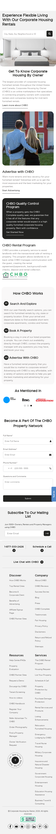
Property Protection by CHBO (41, 689)
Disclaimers (40, 632)
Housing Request (42, 669)
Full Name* (8, 435)
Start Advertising (11, 190)
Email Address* (10, 449)
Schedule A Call (42, 680)
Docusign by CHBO (18, 686)
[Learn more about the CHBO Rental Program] (14, 275)
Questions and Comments (14, 476)
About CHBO (41, 580)
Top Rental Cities (16, 586)
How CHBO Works (17, 580)
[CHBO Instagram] (28, 826)
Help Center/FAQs (17, 660)
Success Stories (42, 592)
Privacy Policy (41, 626)
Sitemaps (39, 646)
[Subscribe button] (47, 533)
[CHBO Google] (45, 826)
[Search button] (50, 34)
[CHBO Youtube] (16, 826)
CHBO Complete (42, 609)
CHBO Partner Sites (18, 619)
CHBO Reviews (41, 586)
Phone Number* (10, 463)
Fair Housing (40, 620)
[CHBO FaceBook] (10, 826)
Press (37, 603)
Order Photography (18, 727)
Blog (37, 597)
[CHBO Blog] (22, 826)
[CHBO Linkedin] (34, 826)
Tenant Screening (17, 692)
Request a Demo (16, 680)
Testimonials (40, 614)
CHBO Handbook (17, 703)
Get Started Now (15, 232)
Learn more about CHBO (15, 105)
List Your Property (43, 675)
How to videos (15, 698)
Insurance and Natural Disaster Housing (42, 764)
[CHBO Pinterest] (39, 826)
